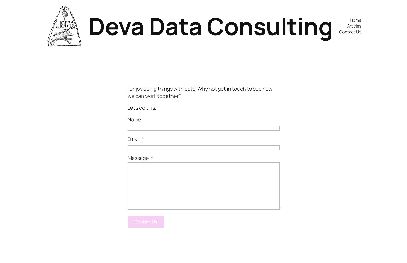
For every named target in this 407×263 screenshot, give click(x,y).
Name (134, 119)
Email (136, 138)
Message (140, 158)
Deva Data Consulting (211, 26)
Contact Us (146, 222)
